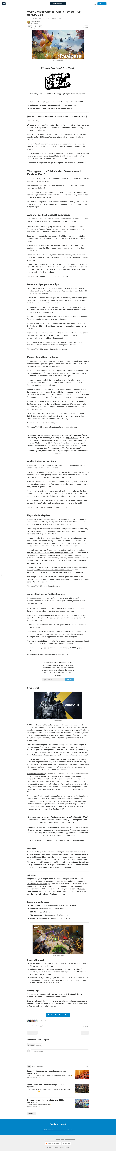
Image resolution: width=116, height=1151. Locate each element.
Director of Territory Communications (52, 886)
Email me (82, 117)
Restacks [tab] (38, 1045)
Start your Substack (53, 1143)
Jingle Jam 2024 (72, 438)
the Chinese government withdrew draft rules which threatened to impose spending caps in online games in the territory (56, 238)
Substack (49, 1147)
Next (83, 1033)
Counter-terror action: (36, 774)
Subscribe (102, 4)
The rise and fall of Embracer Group (53, 507)
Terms (62, 1139)
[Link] (24, 172)
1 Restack (46, 1021)
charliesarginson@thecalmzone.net (41, 451)
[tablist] (34, 1045)
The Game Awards (37, 915)
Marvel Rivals (35, 963)
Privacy (58, 1139)
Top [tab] (29, 1066)
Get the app (66, 1143)
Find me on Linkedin (36, 117)
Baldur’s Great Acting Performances (54, 276)
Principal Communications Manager (55, 879)
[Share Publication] (95, 3)
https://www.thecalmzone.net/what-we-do (69, 840)
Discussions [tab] (40, 1066)
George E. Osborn (35, 21)
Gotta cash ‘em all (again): (37, 745)
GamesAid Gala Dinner (39, 909)
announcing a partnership (66, 288)
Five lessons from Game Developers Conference (58, 427)
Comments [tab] (31, 1045)
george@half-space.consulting (39, 158)
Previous (33, 1033)
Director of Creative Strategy (38, 884)
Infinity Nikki (35, 978)
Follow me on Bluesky (53, 117)
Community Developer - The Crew (44, 894)
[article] (58, 1075)
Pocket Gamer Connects (39, 918)
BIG (31, 912)
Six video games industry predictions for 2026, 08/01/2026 (45, 1101)
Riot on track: (32, 796)
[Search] (91, 3)
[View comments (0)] (35, 27)
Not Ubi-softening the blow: (38, 725)
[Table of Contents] (2, 575)
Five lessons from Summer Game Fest (54, 655)
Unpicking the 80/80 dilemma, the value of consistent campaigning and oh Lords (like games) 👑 (49, 1090)
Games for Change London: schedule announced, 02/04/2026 (46, 1072)
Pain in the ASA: (33, 759)
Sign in (111, 4)
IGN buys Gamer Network (50, 586)
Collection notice (70, 1139)
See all (30, 1113)
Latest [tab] (33, 1066)
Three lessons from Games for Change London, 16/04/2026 (45, 1086)
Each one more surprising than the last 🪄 (39, 1104)
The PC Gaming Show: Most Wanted (44, 905)
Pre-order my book (70, 117)
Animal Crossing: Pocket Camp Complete (46, 969)
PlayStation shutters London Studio (53, 349)
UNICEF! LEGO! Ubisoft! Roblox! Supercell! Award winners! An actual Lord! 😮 (49, 1075)
